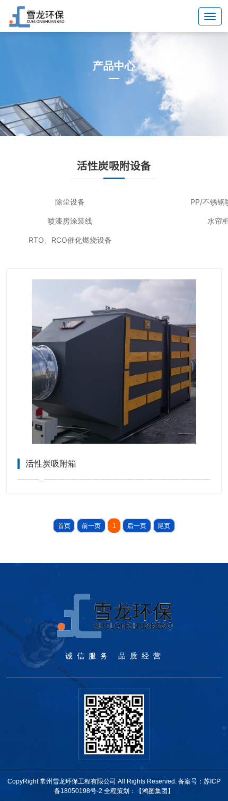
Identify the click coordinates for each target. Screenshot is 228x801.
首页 (64, 526)
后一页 (136, 526)
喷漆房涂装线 (70, 220)
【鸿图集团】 (155, 791)
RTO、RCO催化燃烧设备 (70, 239)
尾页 (163, 526)
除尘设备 (70, 201)
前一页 (91, 526)
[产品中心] (114, 83)
